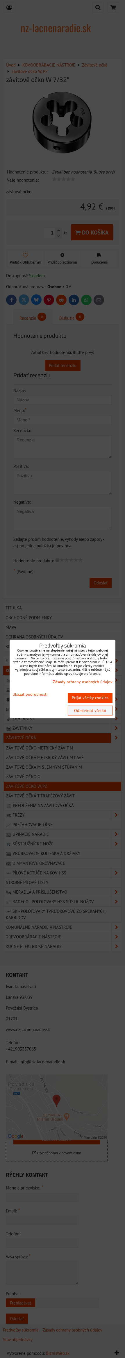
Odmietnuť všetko (90, 710)
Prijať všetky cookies (90, 697)
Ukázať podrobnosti (30, 694)
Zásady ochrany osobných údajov (82, 681)
